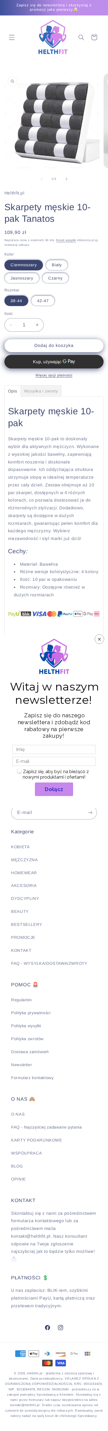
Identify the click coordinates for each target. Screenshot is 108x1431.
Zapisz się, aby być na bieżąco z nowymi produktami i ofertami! (56, 774)
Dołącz (54, 789)
